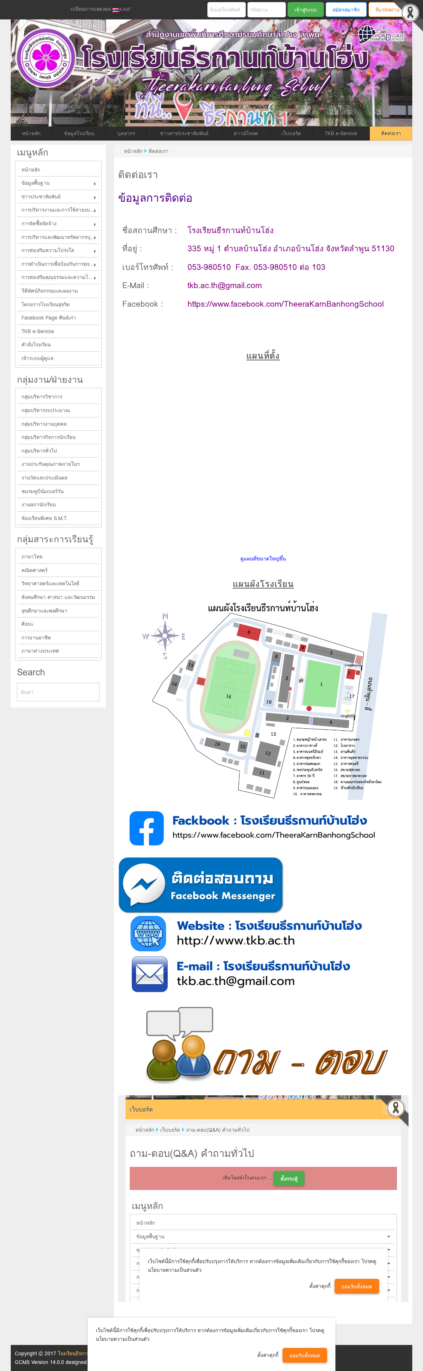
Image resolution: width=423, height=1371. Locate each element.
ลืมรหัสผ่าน (387, 10)
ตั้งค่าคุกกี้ (267, 1355)
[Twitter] (36, 10)
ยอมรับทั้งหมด (305, 1355)
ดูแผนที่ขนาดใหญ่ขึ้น (263, 559)
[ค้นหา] (93, 692)
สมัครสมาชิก (346, 10)
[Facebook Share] (22, 10)
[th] (115, 9)
